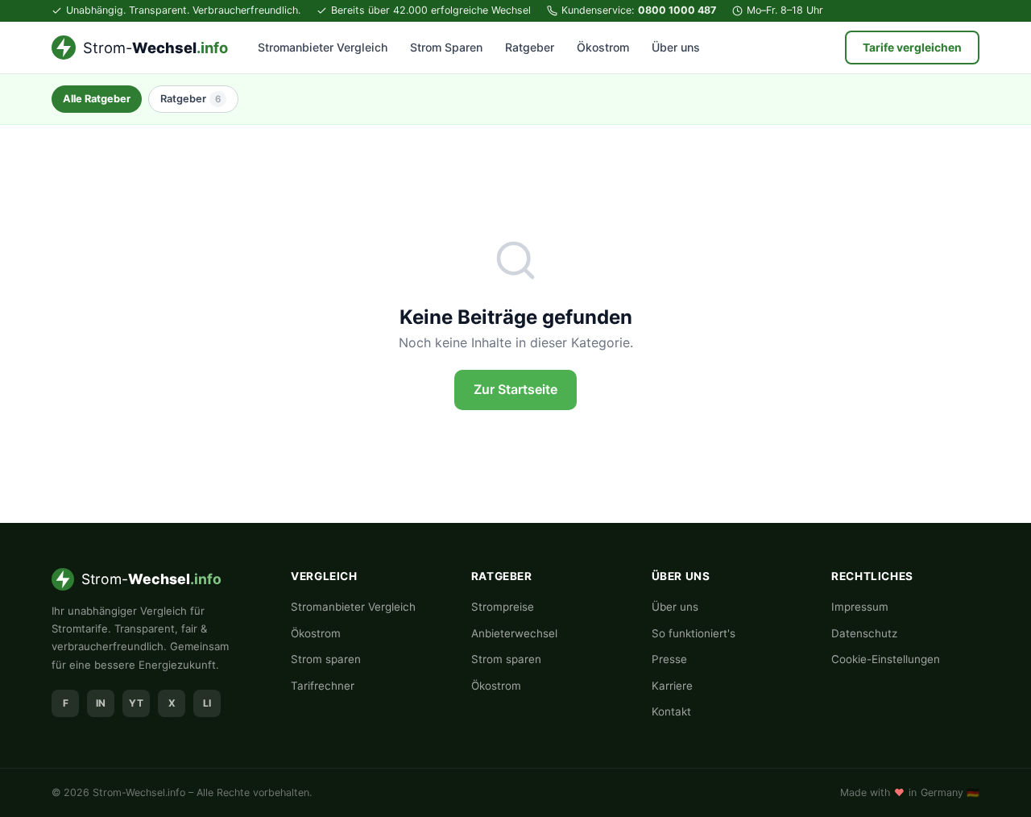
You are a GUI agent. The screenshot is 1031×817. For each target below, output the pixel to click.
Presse (669, 659)
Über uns (676, 47)
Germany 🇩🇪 (950, 792)
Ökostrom (603, 47)
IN (101, 703)
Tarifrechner (322, 685)
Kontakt (671, 711)
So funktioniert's (693, 633)
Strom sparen (326, 659)
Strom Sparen (446, 47)
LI (207, 703)
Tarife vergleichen (912, 47)
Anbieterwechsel (514, 633)
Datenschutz (864, 633)
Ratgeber (529, 47)
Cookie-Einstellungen (885, 659)
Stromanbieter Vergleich (322, 47)
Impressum (859, 606)
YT (136, 703)
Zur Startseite (515, 389)
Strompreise (502, 606)
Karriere (672, 685)
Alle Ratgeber (96, 99)
